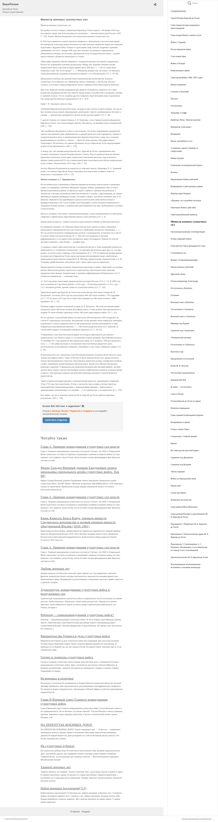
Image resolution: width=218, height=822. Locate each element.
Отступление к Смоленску (182, 309)
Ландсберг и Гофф (178, 112)
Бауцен (174, 443)
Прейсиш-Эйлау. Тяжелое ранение (185, 119)
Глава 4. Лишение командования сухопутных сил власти (80, 446)
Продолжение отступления (182, 358)
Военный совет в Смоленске (183, 316)
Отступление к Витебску (181, 288)
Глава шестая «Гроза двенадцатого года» (188, 245)
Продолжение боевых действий (184, 179)
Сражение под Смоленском (182, 330)
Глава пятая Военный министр (184, 214)
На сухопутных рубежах (58, 746)
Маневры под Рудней (180, 323)
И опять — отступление (181, 386)
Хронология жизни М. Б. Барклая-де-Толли (189, 557)
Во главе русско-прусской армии (185, 450)
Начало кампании (178, 84)
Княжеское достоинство (181, 499)
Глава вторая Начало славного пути (186, 35)
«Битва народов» (178, 471)
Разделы (86, 812)
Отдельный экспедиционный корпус (186, 165)
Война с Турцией (178, 42)
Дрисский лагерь (178, 274)
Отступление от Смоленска (182, 344)
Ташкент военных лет (56, 767)
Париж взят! (176, 485)
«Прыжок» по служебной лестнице (186, 200)
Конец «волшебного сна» (182, 141)
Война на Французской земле (183, 478)
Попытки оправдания (180, 408)
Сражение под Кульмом (181, 464)
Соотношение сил (178, 252)
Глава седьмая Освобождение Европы (187, 415)
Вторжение (175, 134)
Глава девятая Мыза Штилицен (184, 506)
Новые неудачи (177, 158)
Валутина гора (177, 351)
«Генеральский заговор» (181, 337)
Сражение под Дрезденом (182, 457)
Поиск (192, 3)
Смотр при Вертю (178, 492)
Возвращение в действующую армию (187, 186)
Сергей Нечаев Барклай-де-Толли (185, 18)
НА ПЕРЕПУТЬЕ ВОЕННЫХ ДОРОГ (67, 725)
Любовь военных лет (55, 568)
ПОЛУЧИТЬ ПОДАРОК (56, 420)
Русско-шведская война (181, 49)
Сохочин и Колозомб (180, 91)
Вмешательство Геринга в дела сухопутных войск (75, 636)
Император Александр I (181, 126)
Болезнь (174, 172)
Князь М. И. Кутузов (179, 365)
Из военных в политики (57, 678)
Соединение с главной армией (184, 436)
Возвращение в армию (180, 422)
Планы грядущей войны (181, 238)
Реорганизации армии (180, 70)
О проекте (75, 812)
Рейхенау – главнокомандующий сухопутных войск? (77, 615)
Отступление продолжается (183, 372)
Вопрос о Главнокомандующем (184, 260)
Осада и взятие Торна (180, 429)
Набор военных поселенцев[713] (63, 788)
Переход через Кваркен (181, 193)
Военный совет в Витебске (182, 302)
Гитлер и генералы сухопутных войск (67, 657)
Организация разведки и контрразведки (188, 231)
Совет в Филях (177, 394)
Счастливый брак (178, 56)
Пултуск (174, 98)
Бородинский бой (178, 379)
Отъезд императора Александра (184, 281)
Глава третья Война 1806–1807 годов (186, 77)
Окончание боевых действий (183, 207)
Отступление (176, 105)
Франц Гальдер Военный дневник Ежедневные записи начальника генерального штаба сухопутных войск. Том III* (80, 472)
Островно (175, 295)
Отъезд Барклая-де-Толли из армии (186, 401)
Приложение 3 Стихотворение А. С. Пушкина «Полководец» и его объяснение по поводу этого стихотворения (189, 547)
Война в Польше (178, 63)
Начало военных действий (182, 267)
